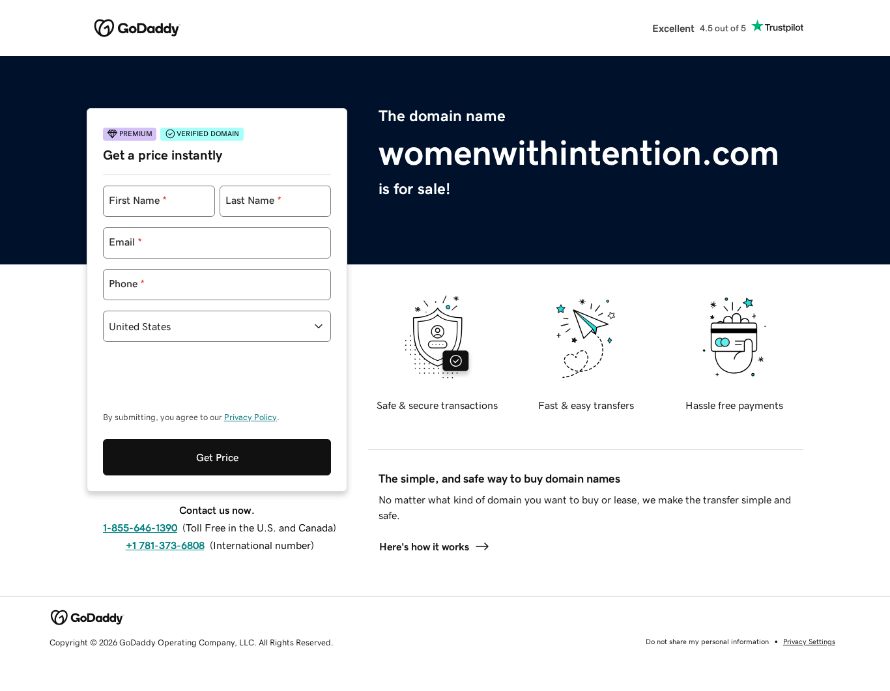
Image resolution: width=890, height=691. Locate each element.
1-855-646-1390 (140, 527)
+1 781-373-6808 (165, 545)
